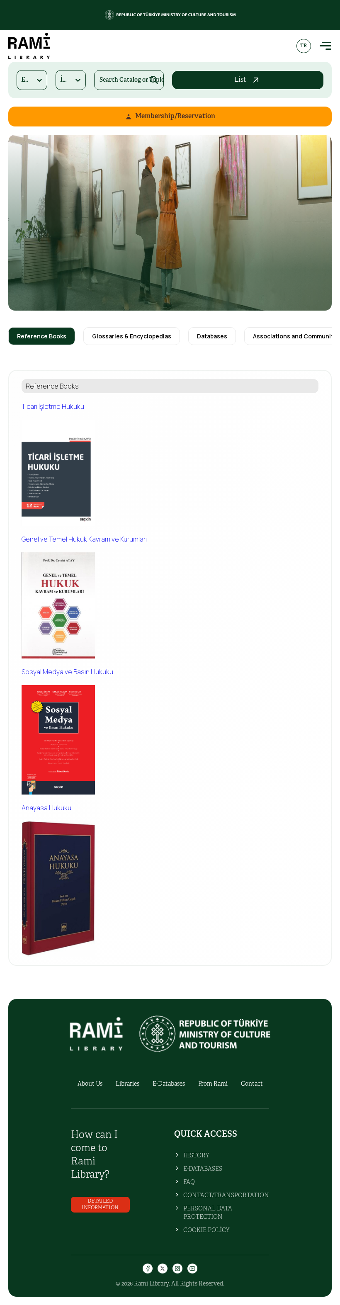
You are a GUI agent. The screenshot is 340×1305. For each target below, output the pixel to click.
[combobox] (21, 80)
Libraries (127, 1084)
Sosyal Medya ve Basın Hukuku (67, 671)
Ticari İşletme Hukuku (53, 406)
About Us (90, 1084)
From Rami (213, 1084)
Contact (252, 1084)
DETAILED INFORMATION (100, 1204)
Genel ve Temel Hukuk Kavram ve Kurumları (84, 539)
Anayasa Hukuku (46, 807)
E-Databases (169, 1084)
